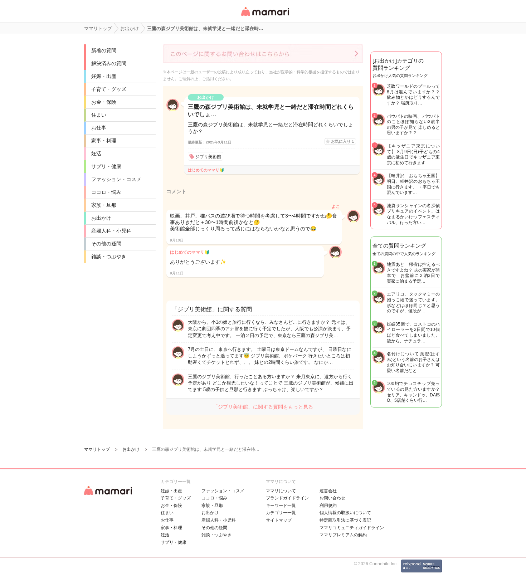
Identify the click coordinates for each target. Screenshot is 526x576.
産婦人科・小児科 (111, 231)
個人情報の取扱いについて (345, 512)
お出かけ (101, 218)
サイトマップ (279, 520)
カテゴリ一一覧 (281, 512)
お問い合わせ (332, 498)
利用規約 (328, 505)
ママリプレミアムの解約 (343, 534)
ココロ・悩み (106, 192)
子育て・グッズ (108, 89)
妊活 (96, 153)
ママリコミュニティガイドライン (352, 527)
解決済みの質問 (108, 63)
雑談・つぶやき (108, 256)
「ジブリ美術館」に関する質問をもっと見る (263, 407)
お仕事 (98, 128)
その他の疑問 (106, 243)
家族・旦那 (103, 205)
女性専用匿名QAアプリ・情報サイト (264, 16)
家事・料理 (103, 140)
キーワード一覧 (281, 505)
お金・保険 (103, 102)
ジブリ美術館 (208, 156)
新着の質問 (103, 50)
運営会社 (328, 490)
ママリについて (281, 490)
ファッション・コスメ (116, 179)
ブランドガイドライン (287, 498)
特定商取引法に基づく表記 (345, 520)
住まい (98, 115)
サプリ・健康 (106, 166)
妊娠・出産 (103, 76)
